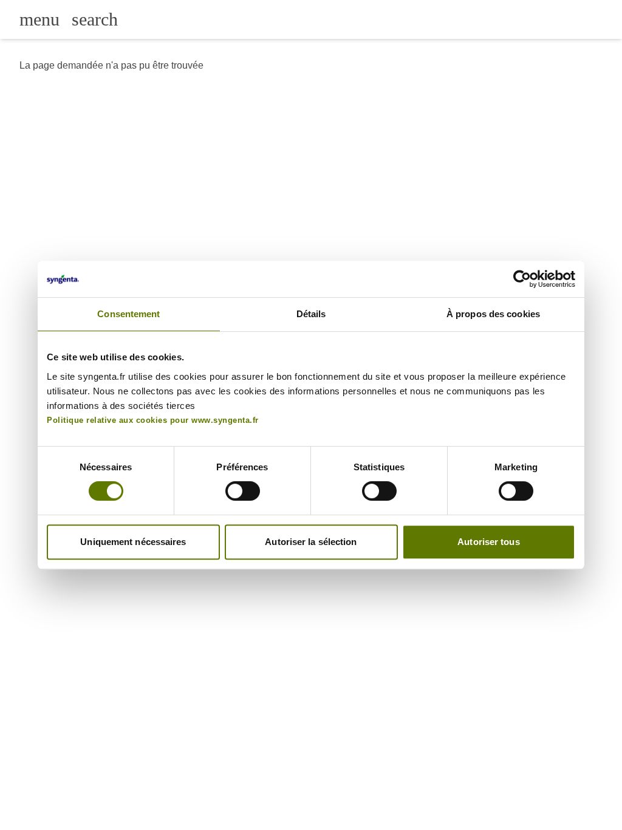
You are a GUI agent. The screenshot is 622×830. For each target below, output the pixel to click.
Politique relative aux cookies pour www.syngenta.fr (153, 420)
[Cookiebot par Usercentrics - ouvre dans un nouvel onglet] (522, 279)
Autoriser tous (488, 542)
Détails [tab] (311, 314)
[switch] (242, 491)
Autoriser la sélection (311, 542)
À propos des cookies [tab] (493, 314)
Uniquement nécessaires (133, 542)
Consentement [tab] (128, 314)
